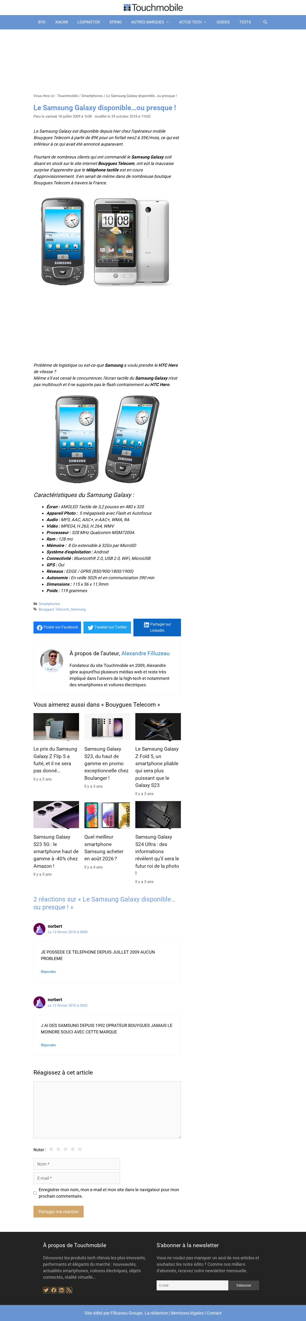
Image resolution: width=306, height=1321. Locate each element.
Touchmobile (67, 96)
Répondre (48, 972)
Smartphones (92, 96)
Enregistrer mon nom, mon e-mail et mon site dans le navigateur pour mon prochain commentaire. (109, 1193)
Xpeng (115, 22)
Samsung (78, 609)
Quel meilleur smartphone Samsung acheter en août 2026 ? (103, 848)
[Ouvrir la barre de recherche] (265, 22)
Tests (245, 22)
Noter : (39, 1149)
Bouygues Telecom (54, 609)
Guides (223, 22)
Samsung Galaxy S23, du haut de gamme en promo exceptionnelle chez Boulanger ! (106, 763)
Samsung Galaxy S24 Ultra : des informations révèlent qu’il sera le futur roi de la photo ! (157, 855)
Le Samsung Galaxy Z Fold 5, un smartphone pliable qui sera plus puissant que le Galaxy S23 (157, 767)
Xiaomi (61, 22)
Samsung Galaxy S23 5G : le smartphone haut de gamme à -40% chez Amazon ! (56, 851)
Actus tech (190, 22)
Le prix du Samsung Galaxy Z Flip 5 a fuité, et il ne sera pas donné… (55, 760)
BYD (42, 22)
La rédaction (156, 1313)
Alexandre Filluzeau (145, 653)
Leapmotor (88, 22)
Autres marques (147, 22)
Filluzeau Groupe (126, 1313)
